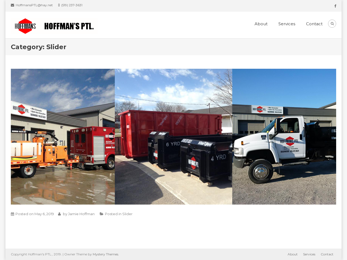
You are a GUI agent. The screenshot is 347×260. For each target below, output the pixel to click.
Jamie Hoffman (81, 214)
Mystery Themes (105, 254)
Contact (314, 23)
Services (286, 23)
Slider (127, 214)
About (261, 23)
